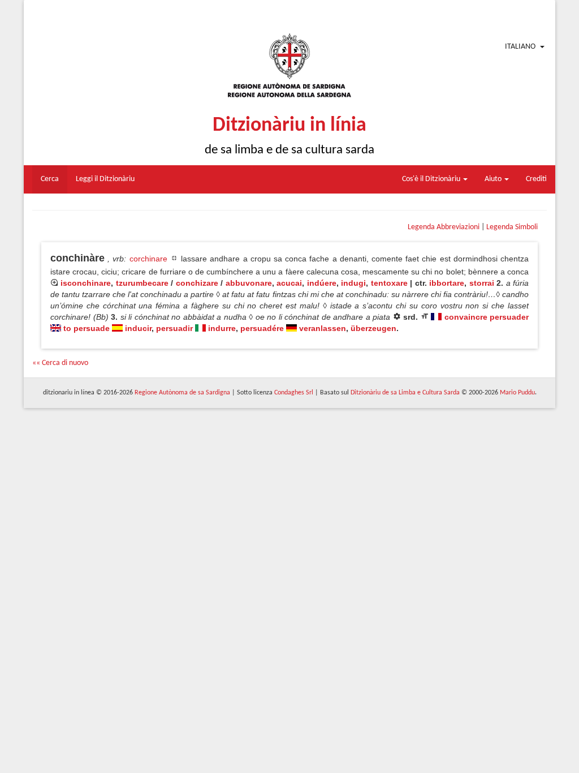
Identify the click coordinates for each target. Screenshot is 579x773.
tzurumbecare (142, 282)
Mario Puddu (517, 392)
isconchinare (86, 282)
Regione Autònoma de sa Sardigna (182, 392)
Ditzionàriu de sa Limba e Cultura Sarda (405, 392)
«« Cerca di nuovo (60, 363)
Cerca (50, 179)
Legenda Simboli (512, 227)
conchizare (197, 282)
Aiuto (494, 179)
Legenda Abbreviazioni (443, 227)
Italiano (520, 46)
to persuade (86, 328)
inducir (138, 328)
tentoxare (389, 282)
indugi (353, 282)
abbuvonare (249, 282)
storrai (481, 282)
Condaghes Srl (293, 392)
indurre (222, 328)
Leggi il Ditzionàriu (105, 179)
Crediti (536, 179)
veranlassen (322, 328)
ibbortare (446, 282)
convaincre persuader (486, 316)
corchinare (148, 258)
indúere (321, 282)
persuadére (262, 328)
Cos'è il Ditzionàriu (432, 179)
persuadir (174, 328)
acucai (289, 282)
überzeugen (373, 328)
